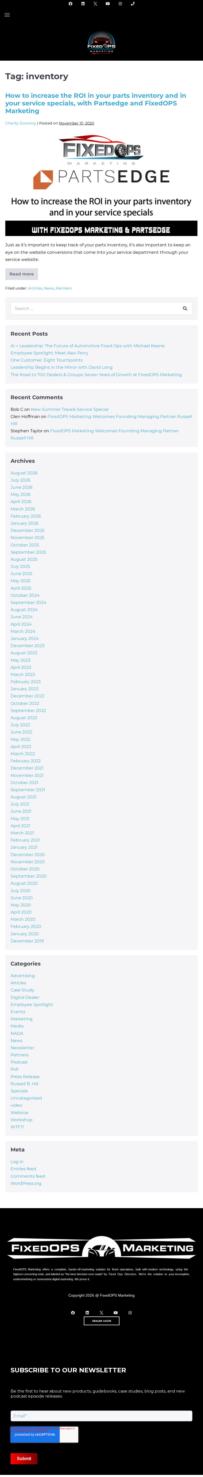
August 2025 (24, 559)
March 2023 (23, 674)
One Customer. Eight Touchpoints (47, 360)
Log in (17, 1161)
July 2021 (20, 804)
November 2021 (27, 775)
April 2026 (21, 501)
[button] (7, 14)
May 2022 (20, 739)
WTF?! (17, 1126)
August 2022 (24, 717)
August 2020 (24, 883)
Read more (24, 272)
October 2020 (25, 868)
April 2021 (20, 825)
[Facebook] (70, 3)
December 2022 (27, 696)
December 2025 (27, 530)
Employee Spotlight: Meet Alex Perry (49, 352)
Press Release (25, 1076)
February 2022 (26, 760)
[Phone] (132, 3)
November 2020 (28, 861)
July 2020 (21, 890)
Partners (64, 288)
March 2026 (23, 508)
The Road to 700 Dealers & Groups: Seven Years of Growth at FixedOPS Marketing (97, 374)
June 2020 (22, 897)
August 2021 (23, 796)
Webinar (20, 1112)
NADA (17, 1033)
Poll (14, 1069)
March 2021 (22, 832)
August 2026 (24, 472)
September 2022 (28, 710)
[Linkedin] (83, 3)
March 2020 (23, 919)
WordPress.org (26, 1183)
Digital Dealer (25, 997)
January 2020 (25, 933)
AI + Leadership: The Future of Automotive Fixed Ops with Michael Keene (88, 345)
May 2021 (20, 818)
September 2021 (28, 789)
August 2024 (24, 609)
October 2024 (25, 595)
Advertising (23, 975)
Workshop (22, 1119)
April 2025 (21, 588)
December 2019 (27, 941)
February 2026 (26, 516)
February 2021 (25, 840)
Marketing (22, 1018)
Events (18, 1011)
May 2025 (20, 580)
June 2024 (22, 616)
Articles (35, 288)
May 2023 (20, 660)
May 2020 (21, 904)
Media (17, 1026)
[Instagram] (120, 3)
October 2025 (25, 545)
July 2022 (20, 724)
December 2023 (27, 645)
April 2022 (21, 746)
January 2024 (25, 638)
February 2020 (26, 926)
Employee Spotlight (32, 1004)
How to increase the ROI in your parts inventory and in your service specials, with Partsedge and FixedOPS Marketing (95, 103)
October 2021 (24, 782)
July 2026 (20, 480)
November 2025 (27, 537)
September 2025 (28, 552)
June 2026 (22, 487)
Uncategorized (26, 1098)
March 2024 (23, 631)
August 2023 (24, 652)
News (49, 288)
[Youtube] (108, 3)
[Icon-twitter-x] (95, 3)
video (16, 1105)
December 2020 (28, 854)
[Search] (185, 308)
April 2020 (21, 912)
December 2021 (27, 768)
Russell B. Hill (24, 1083)
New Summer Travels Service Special (69, 409)
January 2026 (25, 523)
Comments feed (28, 1176)
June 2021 (21, 811)
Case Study (22, 990)
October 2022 (25, 703)
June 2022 (21, 732)
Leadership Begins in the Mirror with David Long (62, 367)
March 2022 (23, 753)
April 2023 (21, 667)
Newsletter (22, 1047)
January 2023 (24, 688)
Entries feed (23, 1168)
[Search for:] (101, 308)
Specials (19, 1090)
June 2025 (21, 573)
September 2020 (29, 876)
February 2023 (26, 681)
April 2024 (21, 624)
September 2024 (29, 602)
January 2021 (24, 847)
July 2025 (20, 566)
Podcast (19, 1062)
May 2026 (21, 494)
